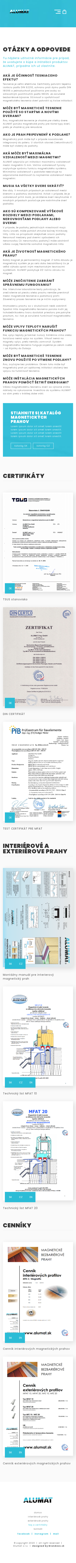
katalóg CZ (43, 445)
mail (56, 1533)
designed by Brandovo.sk (48, 1545)
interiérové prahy (38, 1516)
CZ (20, 963)
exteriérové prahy (38, 1520)
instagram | (43, 1533)
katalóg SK (20, 445)
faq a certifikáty (38, 1524)
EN (31, 1082)
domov (38, 1512)
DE (10, 588)
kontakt (38, 1529)
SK (10, 963)
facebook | (25, 1533)
